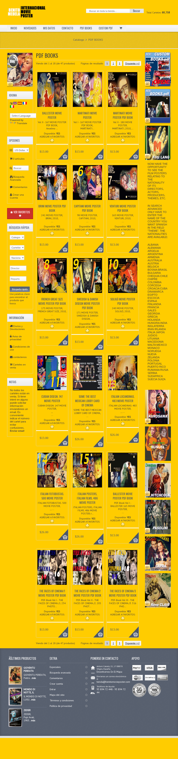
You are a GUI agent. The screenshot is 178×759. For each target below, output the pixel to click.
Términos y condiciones (62, 700)
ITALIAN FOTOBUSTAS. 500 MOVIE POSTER (52, 496)
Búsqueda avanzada (60, 672)
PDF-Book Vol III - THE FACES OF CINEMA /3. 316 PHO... (122, 603)
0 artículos (19, 158)
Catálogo (78, 39)
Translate (22, 123)
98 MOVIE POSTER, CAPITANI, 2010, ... (87, 218)
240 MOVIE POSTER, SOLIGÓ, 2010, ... (123, 311)
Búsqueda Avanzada (17, 178)
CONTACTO (67, 28)
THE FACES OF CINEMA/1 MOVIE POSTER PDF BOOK (52, 593)
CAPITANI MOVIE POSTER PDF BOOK (87, 208)
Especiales (55, 667)
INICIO (13, 28)
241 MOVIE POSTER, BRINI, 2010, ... (52, 218)
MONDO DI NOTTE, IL (29, 691)
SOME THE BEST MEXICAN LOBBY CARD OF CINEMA (87, 400)
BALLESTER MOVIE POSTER (52, 115)
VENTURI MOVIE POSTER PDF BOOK (123, 208)
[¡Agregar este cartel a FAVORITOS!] (52, 140)
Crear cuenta (56, 683)
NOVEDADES (30, 28)
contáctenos (20, 357)
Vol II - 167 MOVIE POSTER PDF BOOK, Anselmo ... (52, 125)
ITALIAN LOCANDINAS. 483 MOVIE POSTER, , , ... (123, 408)
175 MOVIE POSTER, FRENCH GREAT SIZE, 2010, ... (52, 311)
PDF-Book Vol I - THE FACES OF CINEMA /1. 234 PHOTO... (52, 603)
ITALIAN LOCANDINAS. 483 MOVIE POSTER (122, 398)
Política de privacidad (61, 706)
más (34, 678)
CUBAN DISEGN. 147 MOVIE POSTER (52, 398)
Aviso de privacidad (16, 338)
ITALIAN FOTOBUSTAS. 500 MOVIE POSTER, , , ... (52, 506)
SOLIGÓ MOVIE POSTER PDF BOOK (122, 301)
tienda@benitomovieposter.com (113, 681)
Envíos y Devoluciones (17, 327)
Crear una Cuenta (17, 196)
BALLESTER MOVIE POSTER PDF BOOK (123, 496)
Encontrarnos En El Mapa (109, 671)
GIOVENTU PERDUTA (29, 669)
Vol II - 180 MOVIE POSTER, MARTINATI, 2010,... (122, 125)
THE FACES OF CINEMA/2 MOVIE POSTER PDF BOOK (87, 593)
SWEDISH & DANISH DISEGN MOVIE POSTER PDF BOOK (87, 303)
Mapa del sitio (57, 694)
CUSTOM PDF (106, 28)
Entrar (53, 689)
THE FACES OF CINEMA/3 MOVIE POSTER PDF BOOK (122, 593)
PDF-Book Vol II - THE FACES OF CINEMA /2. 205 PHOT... (87, 603)
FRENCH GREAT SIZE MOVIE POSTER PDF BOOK (52, 301)
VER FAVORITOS (21, 212)
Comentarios (20, 187)
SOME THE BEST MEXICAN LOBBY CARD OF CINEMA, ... (87, 413)
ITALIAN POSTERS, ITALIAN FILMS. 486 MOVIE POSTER (87, 498)
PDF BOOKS (86, 28)
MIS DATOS (49, 28)
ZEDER (27, 710)
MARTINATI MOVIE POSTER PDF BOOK (123, 115)
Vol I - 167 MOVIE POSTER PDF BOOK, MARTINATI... (87, 125)
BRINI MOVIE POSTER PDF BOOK (52, 208)
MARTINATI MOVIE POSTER (87, 115)
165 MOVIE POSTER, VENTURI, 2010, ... (123, 218)
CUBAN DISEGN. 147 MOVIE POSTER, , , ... (52, 410)
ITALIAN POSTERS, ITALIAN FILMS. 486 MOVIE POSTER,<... (87, 510)
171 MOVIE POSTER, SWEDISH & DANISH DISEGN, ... (87, 315)
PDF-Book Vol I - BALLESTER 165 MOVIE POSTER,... (123, 507)
